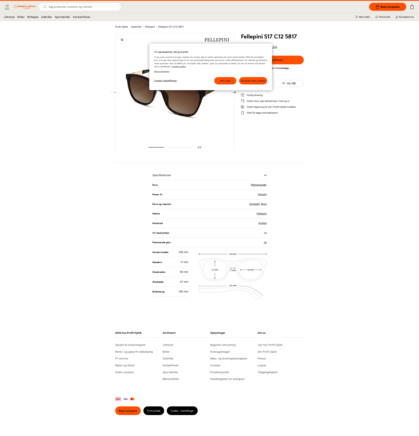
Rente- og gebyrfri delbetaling (134, 351)
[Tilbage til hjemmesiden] (25, 6)
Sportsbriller (62, 16)
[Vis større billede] (122, 40)
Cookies (215, 365)
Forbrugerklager (220, 351)
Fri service (121, 358)
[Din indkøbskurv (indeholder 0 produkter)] (412, 6)
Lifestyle (9, 16)
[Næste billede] (234, 92)
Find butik (384, 16)
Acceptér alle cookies (253, 80)
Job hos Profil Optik (270, 344)
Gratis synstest (124, 372)
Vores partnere (161, 71)
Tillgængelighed (267, 372)
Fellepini (262, 213)
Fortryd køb (154, 410)
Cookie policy (179, 66)
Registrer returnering (223, 344)
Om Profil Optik (267, 351)
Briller (21, 16)
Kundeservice (406, 16)
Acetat (262, 223)
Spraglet (254, 204)
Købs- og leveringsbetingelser (228, 358)
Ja (265, 242)
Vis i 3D (291, 83)
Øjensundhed (171, 379)
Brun (264, 204)
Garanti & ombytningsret (130, 344)
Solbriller (46, 16)
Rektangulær (259, 184)
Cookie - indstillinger (182, 410)
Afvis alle (225, 80)
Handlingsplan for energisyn (227, 379)
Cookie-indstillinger (165, 80)
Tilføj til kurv (275, 60)
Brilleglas (33, 16)
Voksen (262, 194)
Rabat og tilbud (124, 365)
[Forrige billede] (115, 92)
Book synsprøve (390, 6)
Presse (262, 358)
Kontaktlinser (82, 16)
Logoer (262, 365)
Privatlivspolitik (219, 372)
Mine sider (364, 16)
